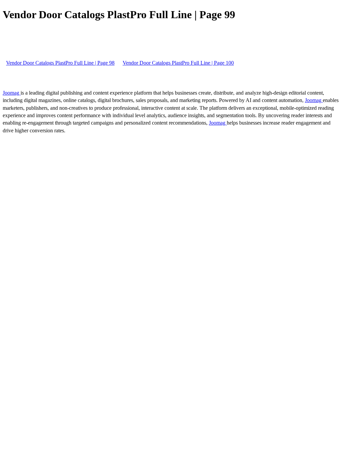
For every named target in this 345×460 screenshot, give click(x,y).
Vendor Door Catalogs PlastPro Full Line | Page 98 (60, 63)
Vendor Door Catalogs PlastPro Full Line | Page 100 (178, 63)
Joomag (12, 93)
